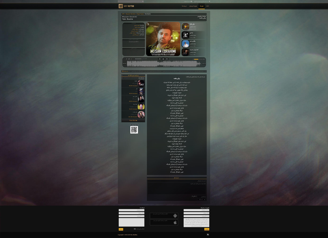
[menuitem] (207, 6)
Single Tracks (140, 14)
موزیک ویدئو (193, 6)
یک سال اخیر (127, 78)
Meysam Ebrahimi (130, 14)
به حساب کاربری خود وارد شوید (201, 1)
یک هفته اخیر (141, 78)
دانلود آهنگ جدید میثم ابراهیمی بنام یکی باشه (152, 71)
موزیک (201, 6)
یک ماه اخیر (134, 78)
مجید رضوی (136, 25)
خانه (207, 6)
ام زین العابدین (136, 35)
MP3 (123, 14)
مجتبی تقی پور (134, 31)
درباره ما (184, 6)
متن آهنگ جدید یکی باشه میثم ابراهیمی (170, 71)
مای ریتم (187, 219)
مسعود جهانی (135, 29)
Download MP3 (133, 42)
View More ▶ (133, 120)
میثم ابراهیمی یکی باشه (199, 71)
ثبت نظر (201, 199)
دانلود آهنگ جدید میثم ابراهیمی (137, 71)
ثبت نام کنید (187, 1)
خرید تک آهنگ (133, 50)
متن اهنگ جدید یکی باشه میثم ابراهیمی (186, 71)
